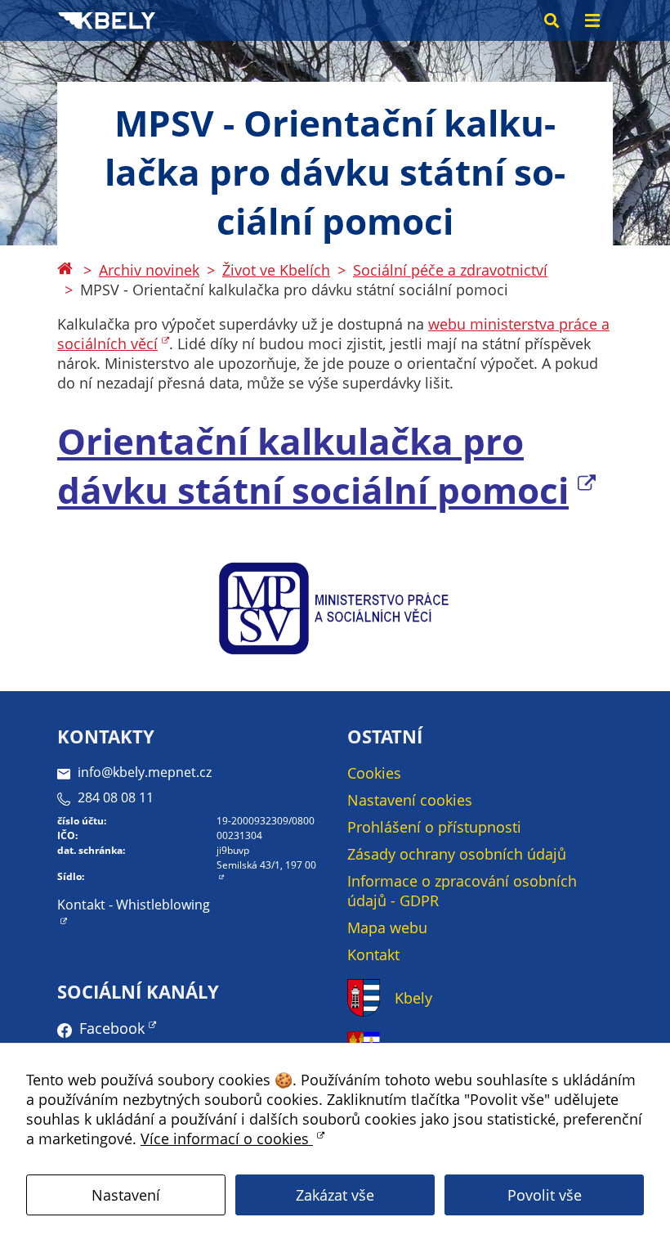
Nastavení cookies (409, 800)
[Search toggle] (551, 20)
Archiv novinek (149, 270)
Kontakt (373, 954)
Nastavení (126, 1195)
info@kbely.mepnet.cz (145, 772)
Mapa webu (387, 927)
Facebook (112, 1028)
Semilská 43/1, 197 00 (266, 865)
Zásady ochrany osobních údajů (456, 854)
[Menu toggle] (592, 20)
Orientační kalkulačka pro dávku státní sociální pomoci (313, 465)
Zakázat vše (335, 1195)
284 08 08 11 (116, 797)
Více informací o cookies (227, 1138)
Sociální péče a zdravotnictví (450, 270)
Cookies (374, 773)
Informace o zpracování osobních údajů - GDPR (462, 890)
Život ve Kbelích (276, 270)
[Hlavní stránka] (64, 270)
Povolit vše (544, 1195)
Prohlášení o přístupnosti (434, 827)
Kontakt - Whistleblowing (133, 905)
